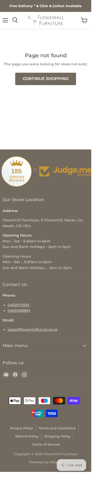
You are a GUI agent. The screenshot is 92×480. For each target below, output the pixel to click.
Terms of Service (46, 444)
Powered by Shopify (46, 462)
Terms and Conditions (57, 428)
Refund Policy (27, 436)
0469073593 (18, 305)
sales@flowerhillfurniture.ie (33, 329)
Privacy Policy (21, 428)
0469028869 (19, 310)
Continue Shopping (46, 78)
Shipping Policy (57, 436)
